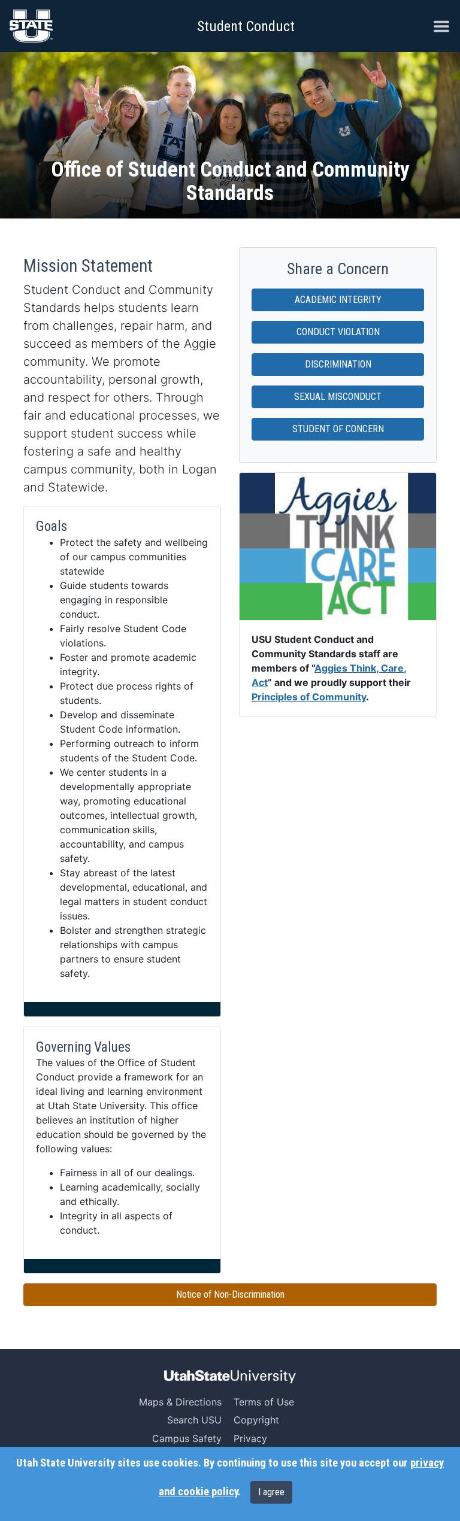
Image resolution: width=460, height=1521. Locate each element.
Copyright (256, 1420)
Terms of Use (264, 1402)
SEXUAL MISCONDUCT (338, 396)
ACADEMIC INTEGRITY (338, 299)
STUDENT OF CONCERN (338, 429)
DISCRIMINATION (338, 364)
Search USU (194, 1420)
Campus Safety (187, 1438)
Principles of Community (309, 697)
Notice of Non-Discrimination (230, 1294)
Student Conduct (246, 26)
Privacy (250, 1438)
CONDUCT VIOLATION (338, 332)
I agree (271, 1492)
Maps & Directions (180, 1402)
